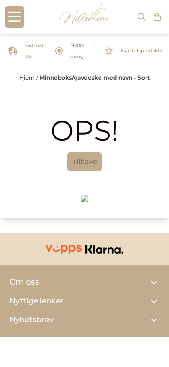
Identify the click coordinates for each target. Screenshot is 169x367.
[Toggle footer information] (155, 282)
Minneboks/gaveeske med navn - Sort (94, 77)
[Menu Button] (14, 17)
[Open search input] (142, 17)
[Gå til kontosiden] (13, 50)
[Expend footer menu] (155, 301)
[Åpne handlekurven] (157, 17)
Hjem (27, 77)
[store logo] (84, 17)
